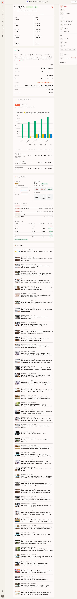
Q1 (62, 49)
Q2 (66, 49)
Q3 (70, 49)
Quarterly (24, 104)
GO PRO (73, 58)
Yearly (17, 104)
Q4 (74, 49)
